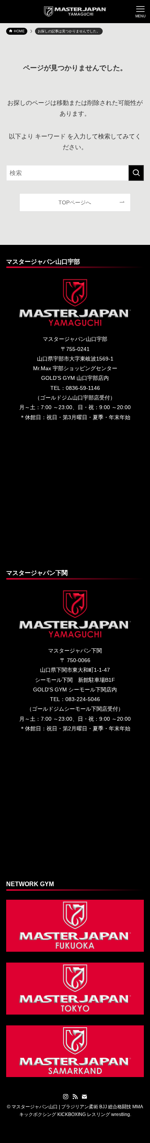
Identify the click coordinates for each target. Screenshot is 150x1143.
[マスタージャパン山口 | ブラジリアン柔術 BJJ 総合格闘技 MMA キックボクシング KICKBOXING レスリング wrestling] (75, 11)
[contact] (84, 1096)
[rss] (75, 1096)
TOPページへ (74, 202)
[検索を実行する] (136, 173)
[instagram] (65, 1096)
